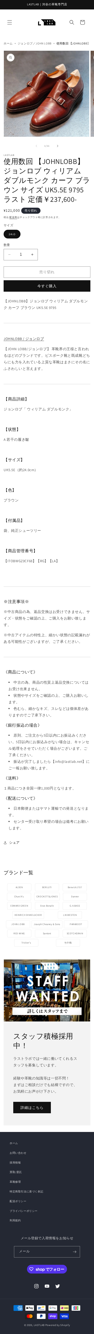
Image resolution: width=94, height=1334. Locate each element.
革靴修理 (15, 1181)
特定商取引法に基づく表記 (26, 1191)
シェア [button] (14, 842)
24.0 (14, 234)
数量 (7, 245)
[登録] (74, 1252)
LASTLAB (39, 1325)
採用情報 (15, 1162)
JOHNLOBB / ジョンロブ (24, 338)
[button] (9, 22)
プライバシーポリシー (24, 1211)
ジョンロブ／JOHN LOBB (35, 43)
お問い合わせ (18, 1153)
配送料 (13, 217)
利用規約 (15, 1220)
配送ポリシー (18, 1201)
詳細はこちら (32, 1107)
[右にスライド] (57, 146)
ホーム (8, 43)
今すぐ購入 (47, 286)
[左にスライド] (36, 146)
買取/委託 (16, 1172)
